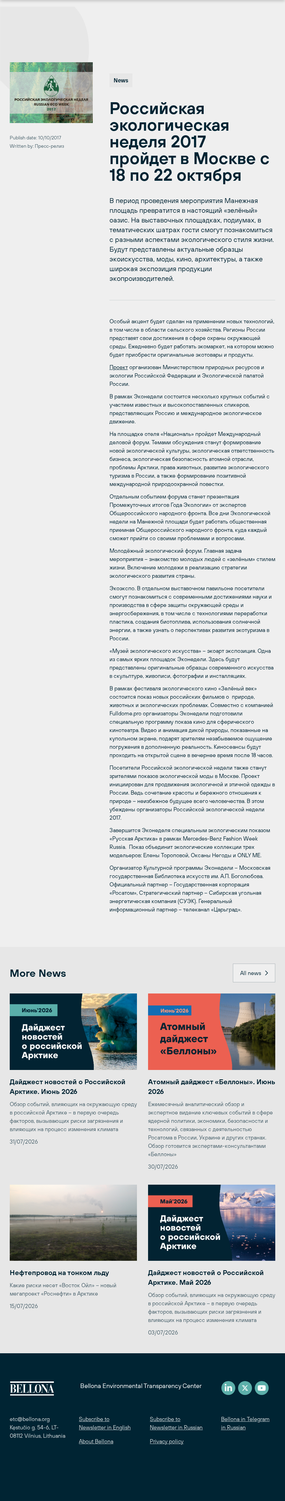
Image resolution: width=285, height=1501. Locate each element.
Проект (118, 367)
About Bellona (96, 1441)
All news (250, 973)
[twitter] (245, 1388)
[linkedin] (228, 1388)
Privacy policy (167, 1441)
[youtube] (262, 1388)
